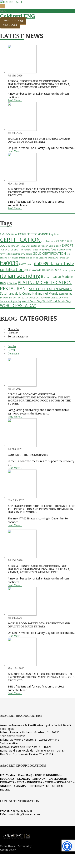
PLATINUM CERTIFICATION (45, 282)
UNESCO (56, 297)
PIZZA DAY (12, 283)
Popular (12, 346)
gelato (29, 254)
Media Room (7, 846)
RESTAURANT (14, 288)
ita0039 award (26, 264)
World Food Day (32, 301)
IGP (9, 257)
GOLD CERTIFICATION (49, 253)
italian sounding (20, 275)
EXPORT (67, 246)
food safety (58, 249)
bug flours (54, 234)
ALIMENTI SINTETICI (26, 234)
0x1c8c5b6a (7, 234)
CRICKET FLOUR (64, 241)
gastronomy (19, 254)
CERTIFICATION (20, 240)
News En (13, 329)
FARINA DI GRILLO (9, 249)
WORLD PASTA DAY (18, 305)
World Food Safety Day (56, 301)
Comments (13, 353)
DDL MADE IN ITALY (15, 246)
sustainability (65, 294)
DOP (28, 246)
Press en (13, 333)
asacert (43, 234)
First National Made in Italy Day (34, 249)
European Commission (49, 246)
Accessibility (25, 846)
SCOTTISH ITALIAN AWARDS (50, 289)
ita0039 (9, 263)
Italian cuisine (51, 270)
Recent (11, 350)
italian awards (32, 270)
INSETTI (15, 257)
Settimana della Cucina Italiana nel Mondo (29, 294)
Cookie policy (8, 849)
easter (34, 246)
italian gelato (68, 270)
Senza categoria (18, 336)
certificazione (48, 241)
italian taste (51, 276)
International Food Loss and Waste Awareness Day (44, 257)
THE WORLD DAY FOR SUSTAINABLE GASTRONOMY (25, 297)
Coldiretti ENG (17, 16)
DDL (2, 245)
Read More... (15, 100)
